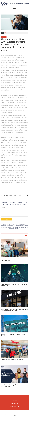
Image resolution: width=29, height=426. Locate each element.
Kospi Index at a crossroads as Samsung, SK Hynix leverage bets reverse (14, 309)
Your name (3, 207)
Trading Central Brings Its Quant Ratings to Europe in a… (14, 284)
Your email (3, 213)
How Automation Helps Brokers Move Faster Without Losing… (14, 385)
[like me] (5, 33)
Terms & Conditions (14, 406)
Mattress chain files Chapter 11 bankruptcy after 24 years (14, 259)
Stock (3, 37)
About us (14, 398)
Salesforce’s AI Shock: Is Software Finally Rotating (13, 335)
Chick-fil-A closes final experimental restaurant (12, 360)
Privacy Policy (14, 403)
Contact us (14, 400)
